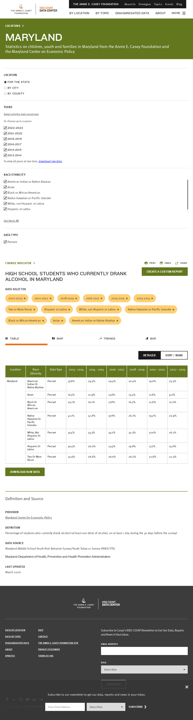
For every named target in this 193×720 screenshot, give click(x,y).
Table (14, 338)
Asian (56, 320)
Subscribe (136, 706)
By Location (79, 13)
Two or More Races (20, 309)
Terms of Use (46, 655)
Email (168, 262)
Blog (179, 4)
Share (183, 262)
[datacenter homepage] (48, 9)
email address (109, 644)
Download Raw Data (25, 472)
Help (40, 630)
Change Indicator (18, 263)
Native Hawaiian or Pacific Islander (149, 309)
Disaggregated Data (132, 13)
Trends (109, 338)
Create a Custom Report (165, 271)
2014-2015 (118, 298)
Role (103, 662)
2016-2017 (92, 298)
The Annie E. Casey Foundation (95, 4)
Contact (43, 636)
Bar (153, 338)
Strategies (145, 4)
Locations (12, 26)
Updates (10, 655)
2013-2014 (143, 298)
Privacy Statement (49, 649)
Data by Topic (13, 636)
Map (60, 338)
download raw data (50, 161)
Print (152, 262)
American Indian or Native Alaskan (93, 320)
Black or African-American (24, 320)
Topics (158, 4)
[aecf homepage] (21, 9)
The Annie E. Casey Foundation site (58, 642)
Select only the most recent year (21, 114)
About (160, 13)
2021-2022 (41, 298)
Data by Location (15, 630)
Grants (169, 4)
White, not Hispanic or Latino (97, 309)
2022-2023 (15, 298)
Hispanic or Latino (55, 309)
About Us (130, 4)
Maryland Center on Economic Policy (28, 518)
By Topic (102, 13)
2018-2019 (67, 298)
